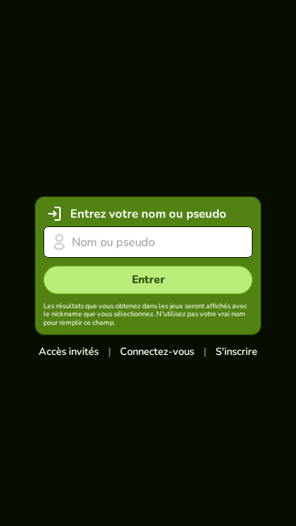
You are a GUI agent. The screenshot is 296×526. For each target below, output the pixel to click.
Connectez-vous (157, 352)
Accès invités (69, 352)
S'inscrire (236, 352)
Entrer (148, 279)
